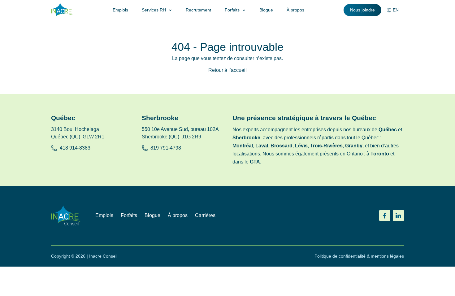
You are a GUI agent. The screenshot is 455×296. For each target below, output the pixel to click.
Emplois (120, 9)
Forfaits (232, 9)
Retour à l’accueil (227, 70)
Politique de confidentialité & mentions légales (359, 256)
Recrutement (198, 9)
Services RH (154, 9)
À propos (295, 9)
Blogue (266, 9)
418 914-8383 (75, 147)
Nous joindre (362, 9)
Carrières (205, 215)
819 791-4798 (165, 147)
